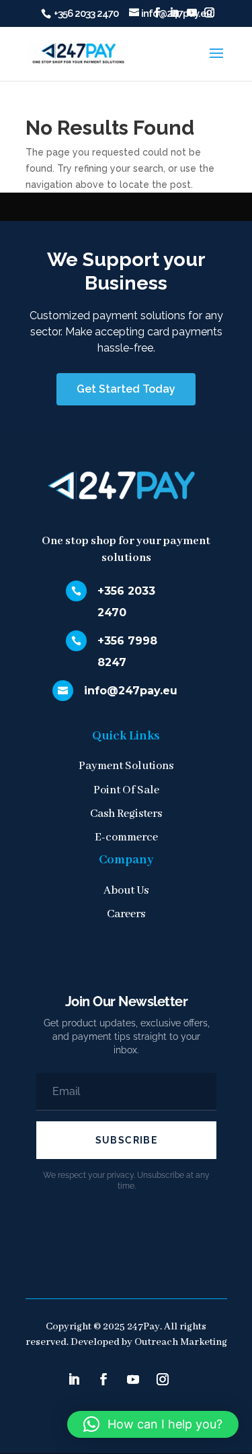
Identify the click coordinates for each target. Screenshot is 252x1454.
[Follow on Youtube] (133, 1379)
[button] (153, 1424)
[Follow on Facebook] (103, 1379)
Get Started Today (126, 389)
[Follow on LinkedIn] (74, 1379)
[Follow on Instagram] (163, 1379)
